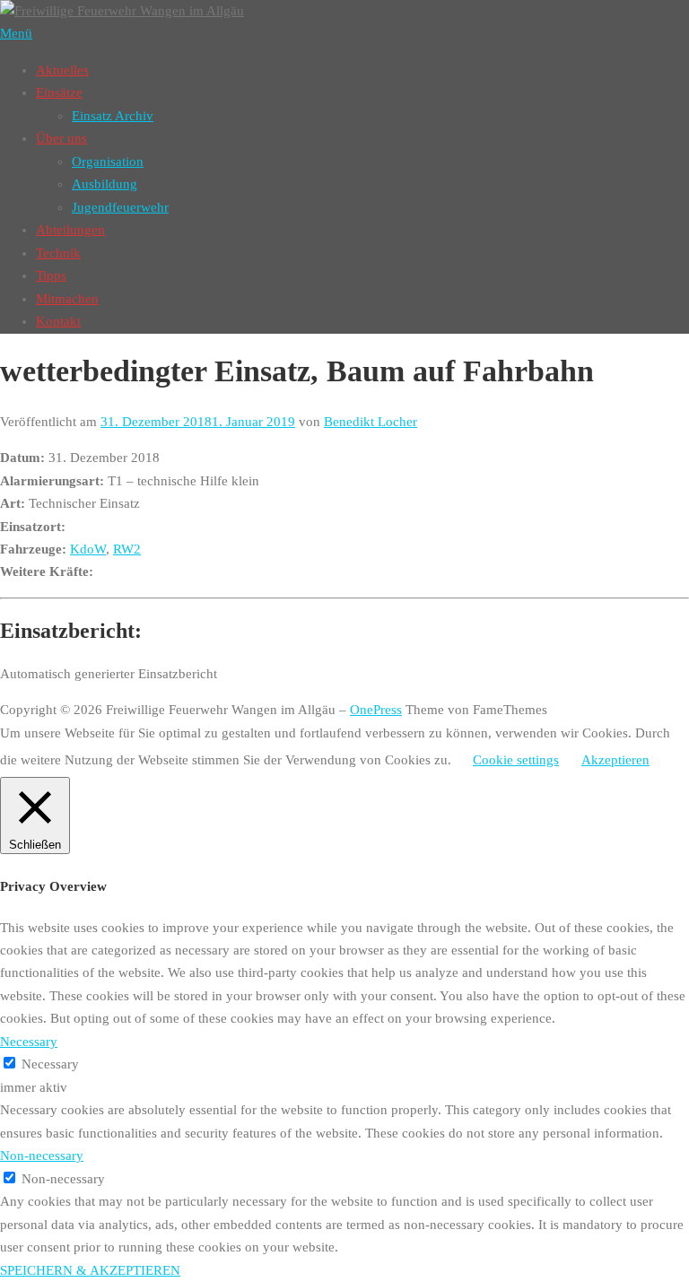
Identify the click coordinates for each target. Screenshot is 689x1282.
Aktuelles (62, 70)
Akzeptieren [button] (615, 760)
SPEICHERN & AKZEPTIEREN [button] (90, 1270)
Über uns (61, 138)
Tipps (51, 275)
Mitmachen (67, 299)
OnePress (376, 709)
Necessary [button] (28, 1041)
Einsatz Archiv (112, 116)
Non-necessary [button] (41, 1155)
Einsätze (59, 92)
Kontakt (58, 321)
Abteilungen (70, 229)
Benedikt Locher (370, 421)
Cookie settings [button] (516, 760)
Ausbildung (104, 184)
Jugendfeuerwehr (120, 207)
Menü (16, 33)
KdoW (88, 549)
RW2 (127, 549)
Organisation (108, 161)
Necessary (50, 1064)
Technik (58, 253)
